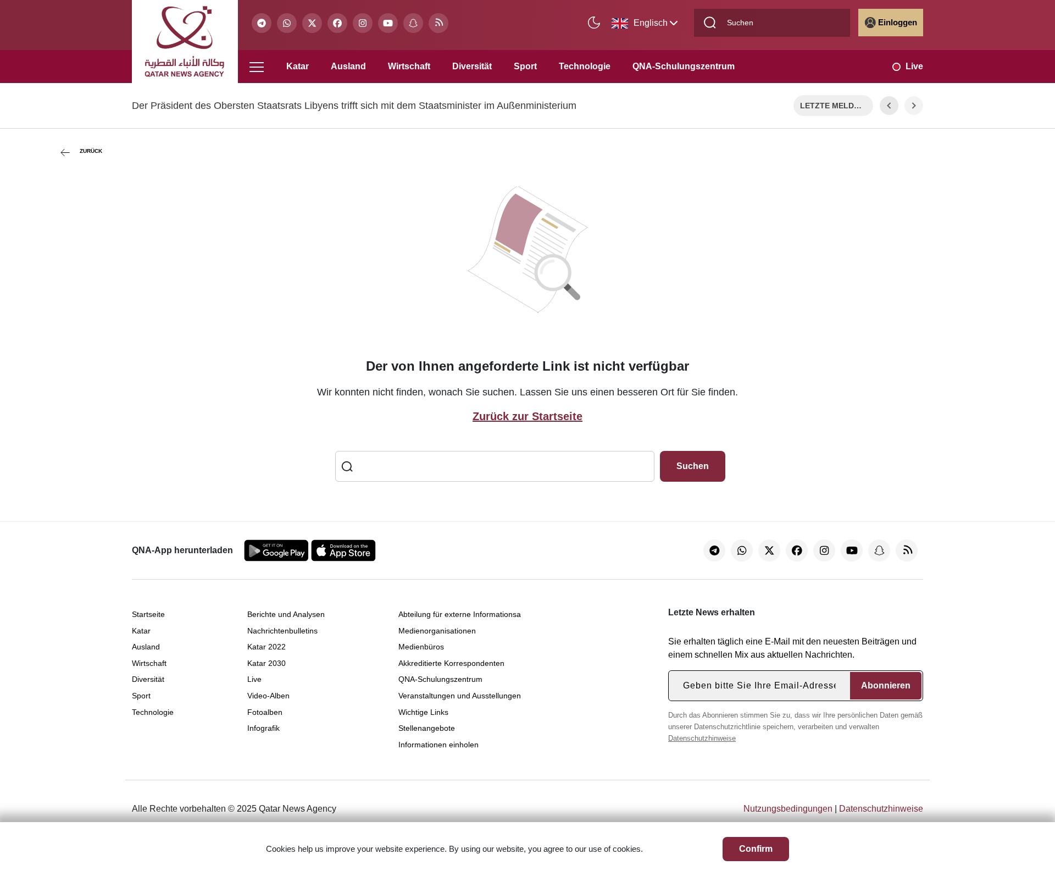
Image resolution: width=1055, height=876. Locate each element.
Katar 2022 (266, 646)
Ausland (348, 66)
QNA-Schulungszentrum (683, 66)
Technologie (584, 66)
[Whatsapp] (287, 23)
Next (914, 105)
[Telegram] (261, 23)
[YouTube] (388, 23)
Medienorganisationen (437, 630)
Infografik (263, 728)
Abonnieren (885, 685)
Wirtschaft (409, 66)
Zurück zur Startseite (527, 416)
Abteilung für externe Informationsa (459, 614)
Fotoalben (264, 712)
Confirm (756, 848)
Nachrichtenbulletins (282, 630)
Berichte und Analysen (286, 614)
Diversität (472, 66)
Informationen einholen (438, 744)
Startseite (148, 614)
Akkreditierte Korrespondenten (451, 663)
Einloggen (897, 22)
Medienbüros (421, 646)
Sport (525, 66)
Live (914, 66)
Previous (889, 105)
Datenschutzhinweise (702, 738)
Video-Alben (268, 695)
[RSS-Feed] (438, 23)
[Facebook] (337, 23)
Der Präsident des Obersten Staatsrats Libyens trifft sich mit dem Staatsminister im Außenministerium (354, 105)
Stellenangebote (426, 728)
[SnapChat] (413, 23)
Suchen (692, 466)
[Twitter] (312, 23)
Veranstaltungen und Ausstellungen (459, 695)
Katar (297, 66)
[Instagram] (363, 23)
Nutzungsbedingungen (787, 808)
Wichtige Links (423, 712)
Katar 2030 (266, 663)
